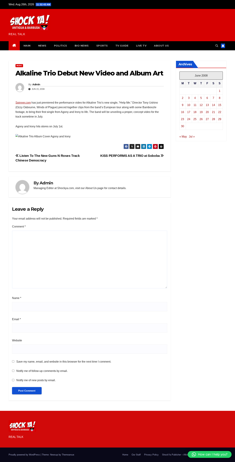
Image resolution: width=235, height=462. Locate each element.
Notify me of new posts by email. (36, 380)
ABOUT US (161, 45)
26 (201, 119)
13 (207, 104)
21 (213, 111)
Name (16, 298)
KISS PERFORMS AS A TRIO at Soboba (130, 156)
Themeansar (68, 454)
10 (188, 104)
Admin (36, 84)
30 (182, 126)
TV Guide (122, 45)
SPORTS (102, 45)
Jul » (192, 136)
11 (195, 104)
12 (201, 104)
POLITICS (60, 45)
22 (219, 111)
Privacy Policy (151, 454)
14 (213, 104)
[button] (216, 45)
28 (213, 119)
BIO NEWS (82, 45)
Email (16, 319)
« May (183, 136)
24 (188, 119)
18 (194, 111)
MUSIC (19, 66)
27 (207, 119)
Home (125, 454)
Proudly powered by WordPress (25, 454)
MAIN (27, 45)
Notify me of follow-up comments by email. (42, 370)
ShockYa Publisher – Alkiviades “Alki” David (184, 454)
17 (188, 111)
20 (207, 111)
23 (182, 119)
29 (219, 119)
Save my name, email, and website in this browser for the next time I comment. (63, 361)
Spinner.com (23, 102)
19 (201, 111)
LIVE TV (141, 45)
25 (194, 119)
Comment (19, 226)
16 (182, 111)
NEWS (42, 45)
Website (17, 340)
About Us (91, 188)
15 (219, 104)
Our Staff (136, 454)
